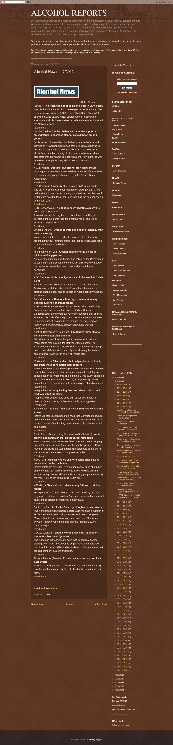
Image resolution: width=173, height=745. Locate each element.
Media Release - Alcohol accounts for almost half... (128, 485)
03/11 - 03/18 (122, 633)
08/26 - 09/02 (122, 543)
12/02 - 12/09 (122, 399)
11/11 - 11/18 (122, 502)
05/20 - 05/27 (122, 596)
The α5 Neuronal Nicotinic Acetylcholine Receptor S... (128, 473)
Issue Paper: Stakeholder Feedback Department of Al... (129, 411)
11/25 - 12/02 (122, 403)
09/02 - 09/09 (122, 540)
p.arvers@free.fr (119, 705)
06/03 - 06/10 (122, 588)
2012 (117, 381)
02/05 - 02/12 (122, 652)
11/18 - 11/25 (122, 407)
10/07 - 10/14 (122, 521)
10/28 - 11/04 (122, 510)
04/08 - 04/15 (122, 618)
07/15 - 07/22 (122, 566)
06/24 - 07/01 (122, 577)
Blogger (99, 740)
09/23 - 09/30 (122, 528)
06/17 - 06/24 (122, 581)
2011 (117, 675)
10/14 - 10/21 (122, 517)
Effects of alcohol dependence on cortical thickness (128, 440)
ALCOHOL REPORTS (69, 12)
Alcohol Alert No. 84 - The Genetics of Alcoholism (127, 428)
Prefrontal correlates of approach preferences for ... (128, 490)
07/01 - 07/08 (122, 573)
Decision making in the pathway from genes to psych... (129, 467)
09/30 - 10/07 (122, 525)
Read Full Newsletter (46, 588)
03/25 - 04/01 (122, 625)
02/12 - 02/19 (122, 648)
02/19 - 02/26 (122, 644)
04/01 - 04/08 (122, 622)
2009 (117, 682)
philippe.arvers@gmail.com (123, 709)
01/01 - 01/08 (122, 670)
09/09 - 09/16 (122, 536)
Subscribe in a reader (120, 725)
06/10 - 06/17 (122, 584)
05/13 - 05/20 (122, 599)
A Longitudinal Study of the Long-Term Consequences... (129, 461)
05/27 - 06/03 (122, 592)
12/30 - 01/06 (122, 384)
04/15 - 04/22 (122, 614)
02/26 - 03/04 (122, 640)
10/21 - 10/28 (122, 513)
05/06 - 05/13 (122, 603)
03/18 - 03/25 (122, 629)
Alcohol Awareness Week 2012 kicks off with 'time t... (129, 479)
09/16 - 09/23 (122, 532)
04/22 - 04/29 (122, 610)
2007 (117, 690)
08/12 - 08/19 (122, 551)
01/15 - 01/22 (122, 663)
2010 (117, 679)
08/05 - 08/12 (122, 554)
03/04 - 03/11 (122, 637)
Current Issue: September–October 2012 (127, 417)
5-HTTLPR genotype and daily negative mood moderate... (128, 496)
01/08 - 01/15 (122, 667)
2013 (117, 377)
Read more (40, 576)
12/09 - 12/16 (122, 396)
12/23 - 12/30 (122, 388)
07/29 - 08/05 (122, 558)
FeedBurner (132, 92)
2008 (117, 686)
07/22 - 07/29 (122, 562)
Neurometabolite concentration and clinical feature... (128, 452)
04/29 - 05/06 (122, 607)
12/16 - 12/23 (122, 392)
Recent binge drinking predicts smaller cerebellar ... (128, 446)
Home (69, 604)
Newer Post (37, 604)
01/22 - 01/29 (122, 659)
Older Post (101, 604)
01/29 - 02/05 (122, 655)
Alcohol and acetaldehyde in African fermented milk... (128, 434)
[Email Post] (48, 594)
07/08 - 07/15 (122, 569)
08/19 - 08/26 (122, 547)
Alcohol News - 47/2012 (126, 457)
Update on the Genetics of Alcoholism (127, 423)
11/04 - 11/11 (122, 506)
